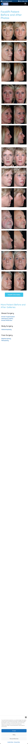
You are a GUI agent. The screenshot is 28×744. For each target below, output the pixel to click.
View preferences (14, 738)
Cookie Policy (10, 742)
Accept (14, 730)
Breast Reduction (6, 320)
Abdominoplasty (6, 329)
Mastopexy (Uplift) (7, 318)
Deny (14, 734)
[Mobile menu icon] (25, 3)
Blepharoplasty (6, 338)
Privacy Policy (17, 742)
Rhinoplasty (5, 340)
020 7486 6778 (23, 1)
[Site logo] (5, 4)
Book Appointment (7, 1)
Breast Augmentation (8, 316)
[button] (26, 717)
